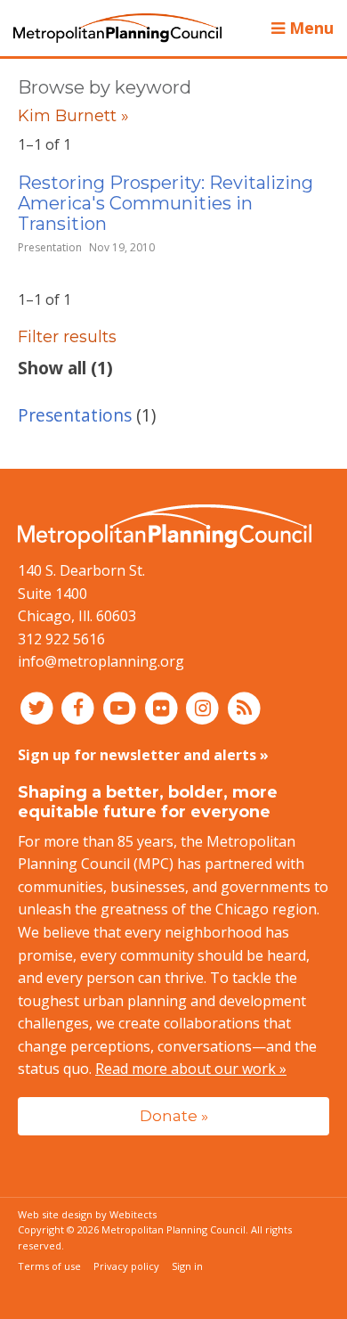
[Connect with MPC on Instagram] (205, 707)
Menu (309, 27)
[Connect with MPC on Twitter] (39, 707)
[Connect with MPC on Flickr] (163, 707)
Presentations (75, 415)
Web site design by (87, 1214)
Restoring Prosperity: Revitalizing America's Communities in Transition (165, 203)
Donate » (174, 1115)
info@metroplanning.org (101, 661)
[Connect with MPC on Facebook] (80, 707)
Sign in (187, 1266)
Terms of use (49, 1266)
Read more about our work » (190, 1068)
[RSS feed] (244, 707)
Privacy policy (126, 1266)
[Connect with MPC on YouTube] (121, 707)
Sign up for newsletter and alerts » (143, 755)
